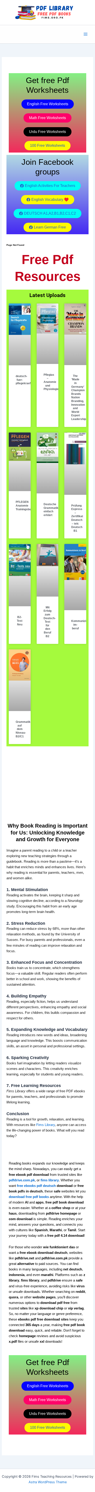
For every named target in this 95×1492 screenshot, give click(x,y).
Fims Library (45, 1125)
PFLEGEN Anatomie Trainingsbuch (25, 505)
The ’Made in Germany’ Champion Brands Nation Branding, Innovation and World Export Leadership (78, 397)
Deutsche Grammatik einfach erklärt (51, 510)
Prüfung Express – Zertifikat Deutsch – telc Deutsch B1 (77, 518)
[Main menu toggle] (85, 34)
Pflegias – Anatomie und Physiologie (51, 382)
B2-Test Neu (19, 620)
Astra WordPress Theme (48, 1482)
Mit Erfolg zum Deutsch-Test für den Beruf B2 (50, 622)
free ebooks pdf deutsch (36, 1186)
